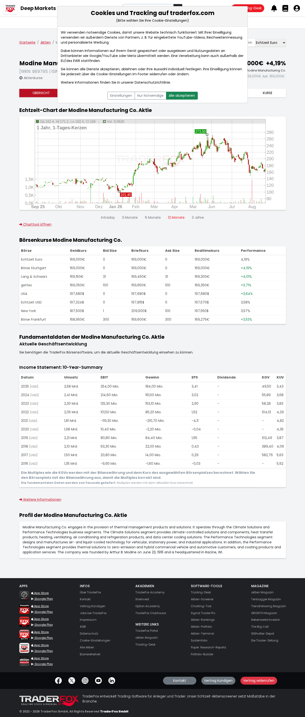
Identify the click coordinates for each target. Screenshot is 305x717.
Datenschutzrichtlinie (152, 82)
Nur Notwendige (150, 95)
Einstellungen (121, 95)
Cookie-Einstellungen (114, 74)
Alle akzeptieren (182, 95)
